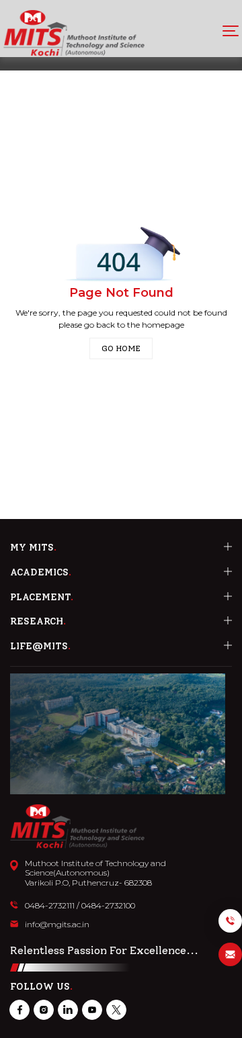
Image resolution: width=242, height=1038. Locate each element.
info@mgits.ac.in (57, 924)
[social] (19, 1010)
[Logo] (74, 33)
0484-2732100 (108, 905)
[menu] (231, 30)
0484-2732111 (50, 905)
